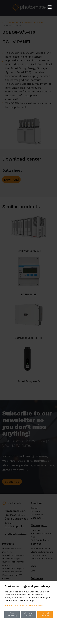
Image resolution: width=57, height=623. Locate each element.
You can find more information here (24, 605)
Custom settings (28, 614)
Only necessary (12, 614)
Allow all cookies (45, 614)
